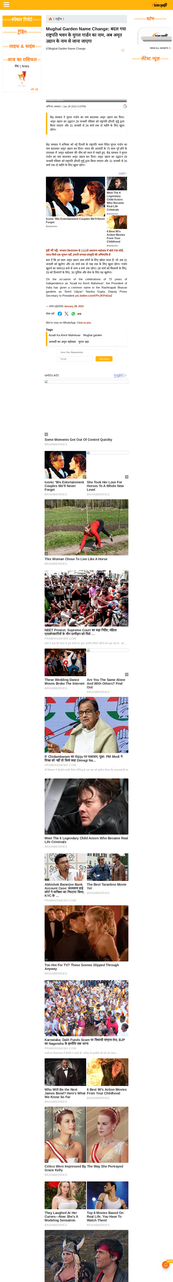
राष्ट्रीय (58, 19)
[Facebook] (122, 60)
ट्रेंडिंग (22, 32)
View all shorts (159, 48)
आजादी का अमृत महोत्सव (62, 341)
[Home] (50, 18)
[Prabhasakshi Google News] (125, 106)
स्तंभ (150, 18)
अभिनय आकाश (53, 106)
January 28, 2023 (74, 306)
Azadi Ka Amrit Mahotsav (65, 335)
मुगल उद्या (83, 341)
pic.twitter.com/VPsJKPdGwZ (93, 295)
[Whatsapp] (73, 315)
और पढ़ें (34, 89)
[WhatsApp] (122, 75)
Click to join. (84, 322)
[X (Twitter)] (122, 68)
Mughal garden (92, 335)
